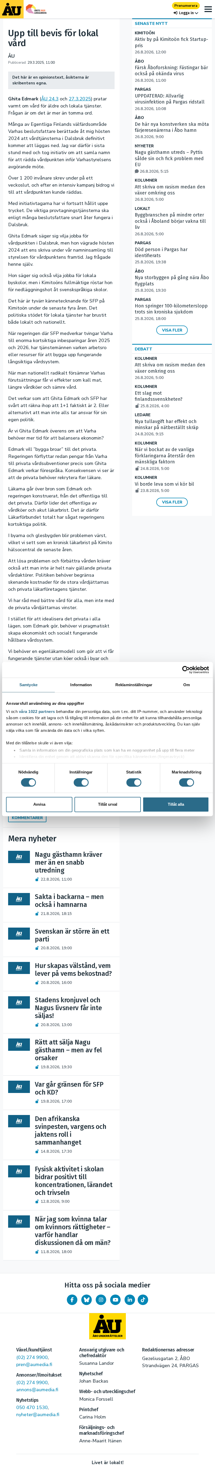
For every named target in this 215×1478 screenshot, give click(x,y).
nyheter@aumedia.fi (37, 1414)
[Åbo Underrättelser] (107, 1326)
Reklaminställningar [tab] (133, 685)
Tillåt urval (107, 804)
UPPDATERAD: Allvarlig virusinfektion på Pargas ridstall (170, 102)
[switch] (81, 782)
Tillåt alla (176, 804)
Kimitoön (145, 33)
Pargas (143, 89)
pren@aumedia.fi (34, 1364)
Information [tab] (81, 685)
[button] (185, 13)
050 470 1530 (32, 1407)
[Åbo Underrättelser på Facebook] (72, 1300)
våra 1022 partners (37, 711)
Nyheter (144, 146)
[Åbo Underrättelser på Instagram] (101, 1300)
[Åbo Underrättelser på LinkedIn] (130, 1300)
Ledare (142, 415)
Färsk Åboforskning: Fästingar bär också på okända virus (171, 74)
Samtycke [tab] (28, 685)
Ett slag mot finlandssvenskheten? (158, 399)
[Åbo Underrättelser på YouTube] (115, 1300)
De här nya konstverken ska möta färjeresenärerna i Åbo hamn (172, 130)
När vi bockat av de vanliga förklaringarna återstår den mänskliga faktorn (165, 459)
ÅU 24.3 (49, 99)
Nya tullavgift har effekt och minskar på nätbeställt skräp (166, 428)
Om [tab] (186, 685)
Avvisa (39, 804)
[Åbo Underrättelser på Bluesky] (86, 1300)
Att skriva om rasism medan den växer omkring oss (170, 193)
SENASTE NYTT (151, 23)
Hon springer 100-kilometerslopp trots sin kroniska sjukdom (171, 312)
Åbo (139, 61)
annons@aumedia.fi (37, 1390)
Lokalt (142, 208)
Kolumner (146, 180)
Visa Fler (172, 330)
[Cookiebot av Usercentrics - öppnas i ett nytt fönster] (186, 670)
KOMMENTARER (27, 817)
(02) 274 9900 (32, 1357)
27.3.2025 (80, 99)
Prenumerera (185, 5)
